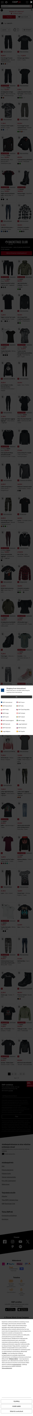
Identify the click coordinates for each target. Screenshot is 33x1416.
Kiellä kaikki (16, 1406)
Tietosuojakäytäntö (7, 1368)
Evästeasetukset (16, 1364)
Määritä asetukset (16, 1411)
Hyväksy (17, 1401)
